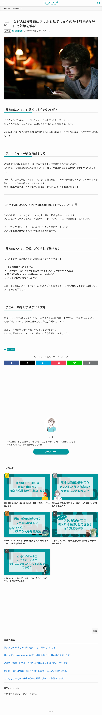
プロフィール (51, 452)
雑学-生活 (18, 31)
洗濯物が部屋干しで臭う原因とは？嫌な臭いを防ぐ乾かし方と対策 (36, 663)
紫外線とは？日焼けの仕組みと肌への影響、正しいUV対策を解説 (35, 671)
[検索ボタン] (99, 3)
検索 (95, 631)
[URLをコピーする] (90, 363)
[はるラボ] (51, 3)
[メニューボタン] (3, 3)
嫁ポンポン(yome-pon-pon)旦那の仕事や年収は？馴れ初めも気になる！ (38, 655)
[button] (11, 363)
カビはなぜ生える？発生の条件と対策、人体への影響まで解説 (34, 678)
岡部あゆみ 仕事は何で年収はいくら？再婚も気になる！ (31, 647)
